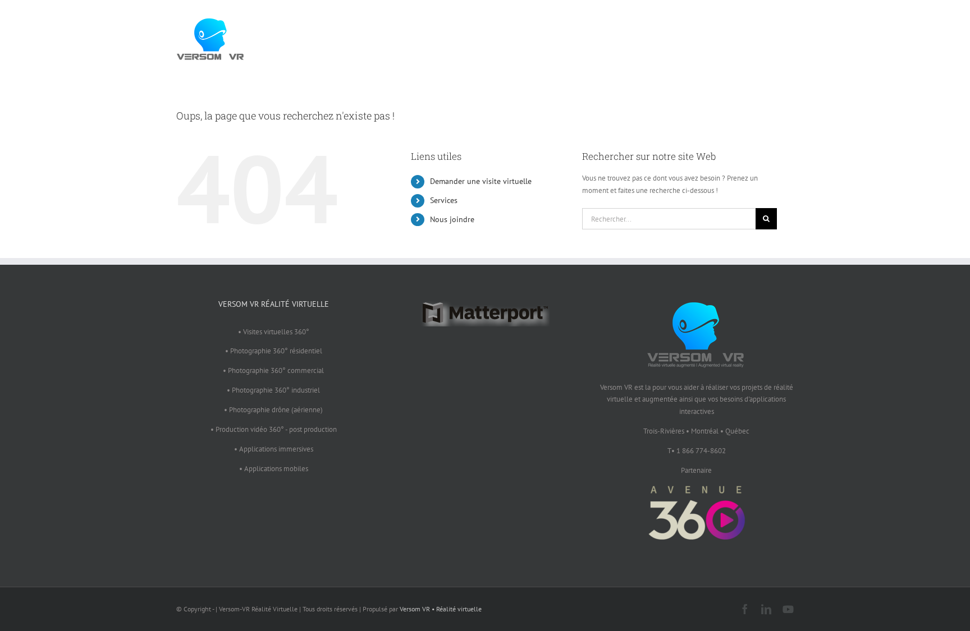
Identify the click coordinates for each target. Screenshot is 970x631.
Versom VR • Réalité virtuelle (441, 609)
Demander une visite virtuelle (481, 181)
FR (773, 36)
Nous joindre (452, 219)
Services (443, 200)
